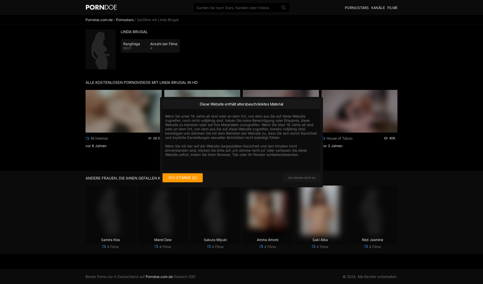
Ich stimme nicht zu (301, 178)
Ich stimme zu (183, 177)
